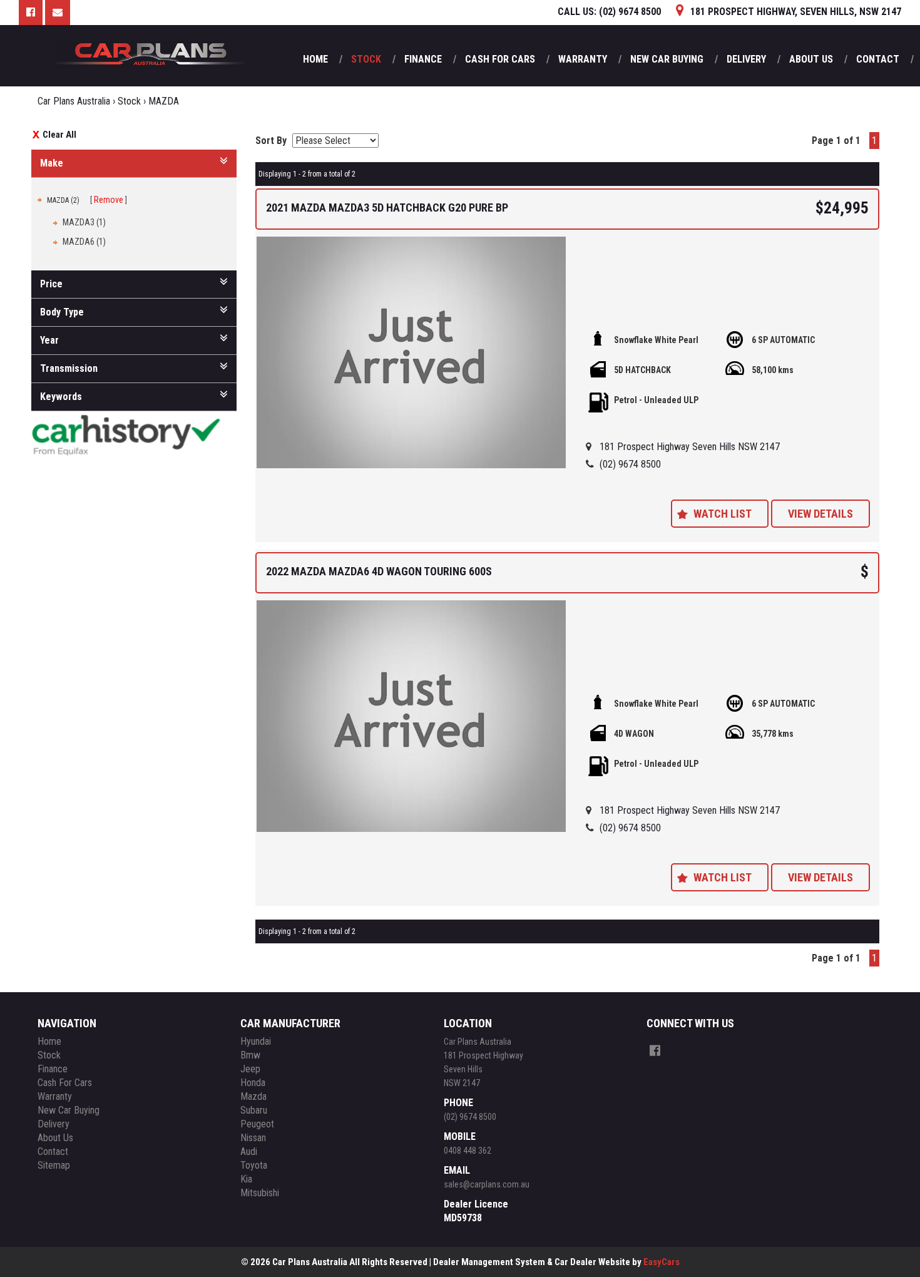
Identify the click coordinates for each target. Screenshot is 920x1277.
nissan (253, 1138)
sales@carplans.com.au (486, 1184)
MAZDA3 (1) (84, 222)
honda (252, 1083)
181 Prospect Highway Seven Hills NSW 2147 (690, 447)
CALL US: (609, 12)
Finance (423, 59)
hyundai (255, 1041)
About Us (811, 59)
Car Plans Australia (74, 101)
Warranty (582, 59)
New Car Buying (666, 59)
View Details (820, 513)
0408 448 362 (467, 1151)
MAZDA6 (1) (84, 242)
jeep (250, 1069)
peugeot (257, 1124)
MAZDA (163, 101)
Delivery (746, 59)
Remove (108, 200)
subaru (253, 1110)
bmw (250, 1055)
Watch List (722, 513)
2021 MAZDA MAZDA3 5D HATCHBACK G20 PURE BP (387, 207)
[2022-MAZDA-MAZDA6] (411, 716)
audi (248, 1151)
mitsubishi (259, 1193)
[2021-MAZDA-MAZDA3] (411, 352)
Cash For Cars (500, 59)
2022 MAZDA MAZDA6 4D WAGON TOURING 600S (379, 571)
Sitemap (54, 1165)
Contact (877, 59)
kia (246, 1179)
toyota (253, 1165)
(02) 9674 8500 (630, 464)
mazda (253, 1096)
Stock (366, 59)
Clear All (59, 134)
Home (315, 59)
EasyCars (661, 1262)
